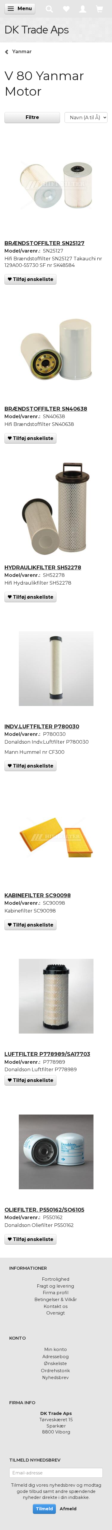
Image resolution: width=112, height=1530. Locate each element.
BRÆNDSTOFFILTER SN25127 (44, 243)
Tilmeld (44, 1508)
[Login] (83, 8)
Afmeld (68, 1508)
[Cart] (99, 8)
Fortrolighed (55, 1279)
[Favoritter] (66, 8)
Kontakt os (55, 1306)
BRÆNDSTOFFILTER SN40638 (45, 409)
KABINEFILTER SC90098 (37, 895)
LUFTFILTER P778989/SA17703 (47, 1054)
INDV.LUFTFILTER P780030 (41, 726)
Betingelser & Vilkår (55, 1299)
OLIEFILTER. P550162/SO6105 (44, 1210)
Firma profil (55, 1292)
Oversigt (55, 1313)
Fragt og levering (55, 1286)
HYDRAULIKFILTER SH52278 (42, 567)
